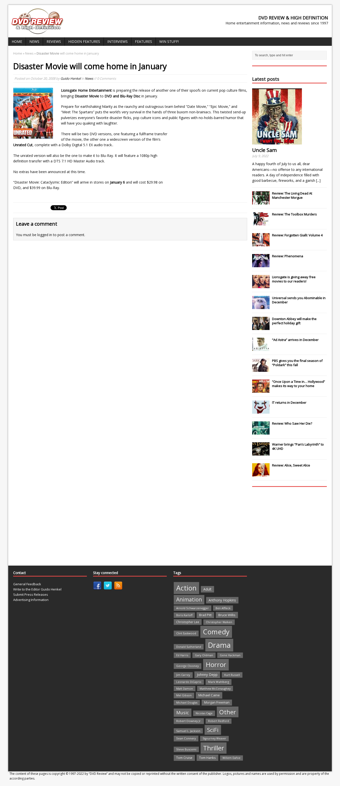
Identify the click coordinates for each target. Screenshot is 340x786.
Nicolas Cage (204, 713)
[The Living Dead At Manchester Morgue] (261, 201)
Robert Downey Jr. (188, 721)
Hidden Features (84, 41)
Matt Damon (184, 688)
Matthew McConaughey (215, 688)
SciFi (213, 730)
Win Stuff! (169, 41)
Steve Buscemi (186, 749)
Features (143, 41)
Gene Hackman (230, 655)
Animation (189, 599)
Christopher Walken (219, 622)
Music (182, 713)
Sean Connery (186, 738)
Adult (207, 589)
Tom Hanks (207, 757)
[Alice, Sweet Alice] (261, 473)
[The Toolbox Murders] (261, 222)
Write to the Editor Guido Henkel (37, 589)
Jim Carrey (183, 675)
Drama (219, 645)
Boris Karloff (184, 615)
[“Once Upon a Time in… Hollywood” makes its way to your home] (261, 390)
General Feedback (27, 584)
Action (186, 587)
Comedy (216, 631)
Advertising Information (31, 599)
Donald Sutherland (188, 647)
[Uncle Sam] (277, 141)
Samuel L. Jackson (188, 731)
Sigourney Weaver (214, 738)
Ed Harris (182, 655)
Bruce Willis (226, 615)
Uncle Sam (264, 150)
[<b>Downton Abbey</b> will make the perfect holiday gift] (261, 327)
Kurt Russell (232, 675)
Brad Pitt (205, 615)
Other (227, 712)
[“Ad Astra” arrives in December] (261, 348)
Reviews (54, 41)
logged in (44, 234)
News (34, 41)
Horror (216, 664)
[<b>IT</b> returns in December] (261, 411)
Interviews (117, 41)
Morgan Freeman (216, 702)
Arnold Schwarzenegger (192, 608)
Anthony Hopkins (222, 600)
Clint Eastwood (186, 633)
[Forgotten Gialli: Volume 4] (261, 243)
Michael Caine (209, 695)
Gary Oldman (204, 655)
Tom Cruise (184, 758)
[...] (318, 180)
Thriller (213, 747)
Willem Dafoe (231, 758)
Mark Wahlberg (218, 682)
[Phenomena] (261, 264)
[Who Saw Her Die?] (261, 432)
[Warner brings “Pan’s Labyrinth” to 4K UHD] (261, 453)
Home (17, 41)
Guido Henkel (70, 78)
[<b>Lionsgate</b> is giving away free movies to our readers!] (261, 285)
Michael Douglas (186, 702)
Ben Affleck (223, 608)
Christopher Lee (187, 622)
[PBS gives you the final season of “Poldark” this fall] (261, 369)
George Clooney (187, 666)
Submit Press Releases (30, 594)
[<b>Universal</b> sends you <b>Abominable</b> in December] (261, 306)
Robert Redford (218, 721)
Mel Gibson (184, 695)
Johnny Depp (207, 674)
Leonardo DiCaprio (188, 682)
